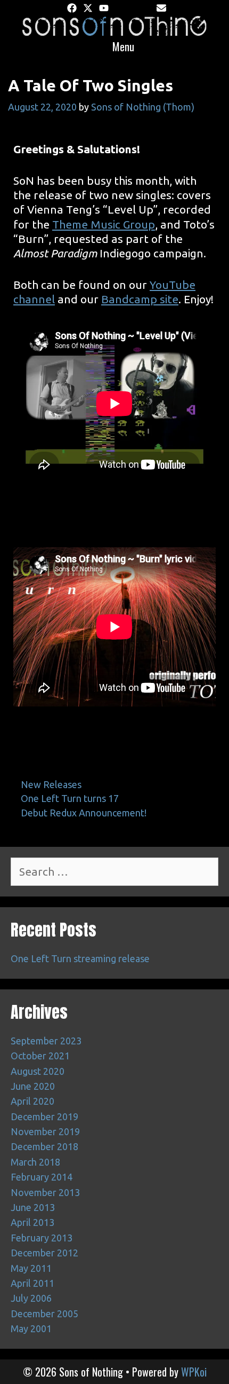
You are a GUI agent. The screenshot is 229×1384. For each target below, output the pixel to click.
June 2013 (33, 1207)
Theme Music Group (103, 224)
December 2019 (44, 1116)
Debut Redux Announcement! (83, 812)
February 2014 (41, 1176)
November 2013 (45, 1192)
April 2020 (32, 1101)
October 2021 (40, 1055)
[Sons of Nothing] (114, 24)
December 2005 (44, 1313)
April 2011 (32, 1283)
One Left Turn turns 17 (70, 798)
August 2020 (37, 1071)
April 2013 (32, 1222)
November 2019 (45, 1131)
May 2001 (31, 1328)
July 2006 (31, 1298)
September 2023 (46, 1040)
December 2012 (44, 1252)
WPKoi (194, 1372)
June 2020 (33, 1086)
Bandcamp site (139, 299)
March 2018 (35, 1162)
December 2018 (44, 1146)
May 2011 (31, 1268)
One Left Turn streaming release (80, 958)
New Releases (51, 784)
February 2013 (41, 1237)
